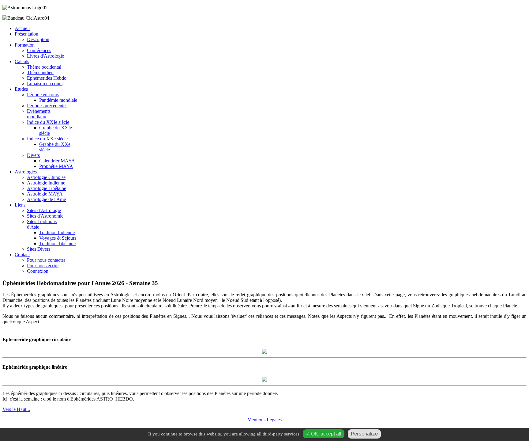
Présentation (26, 33)
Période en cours (43, 94)
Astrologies (26, 171)
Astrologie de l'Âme (46, 199)
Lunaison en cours (44, 83)
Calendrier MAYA (57, 160)
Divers (33, 155)
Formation (25, 45)
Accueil (22, 28)
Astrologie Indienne (46, 182)
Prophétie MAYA (56, 166)
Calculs (22, 61)
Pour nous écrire (42, 265)
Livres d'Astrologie (45, 56)
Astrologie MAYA (45, 193)
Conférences (39, 50)
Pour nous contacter (46, 260)
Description (38, 39)
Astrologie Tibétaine (46, 188)
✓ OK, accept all (323, 433)
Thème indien (40, 72)
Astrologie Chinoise (46, 177)
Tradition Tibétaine (57, 243)
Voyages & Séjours (57, 238)
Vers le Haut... (16, 409)
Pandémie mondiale (58, 100)
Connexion (37, 271)
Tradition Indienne (57, 232)
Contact (22, 254)
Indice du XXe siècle (47, 138)
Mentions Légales (264, 419)
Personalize (364, 434)
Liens (20, 204)
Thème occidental (44, 67)
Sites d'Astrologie (44, 210)
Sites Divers (38, 249)
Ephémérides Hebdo (46, 78)
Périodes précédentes (47, 105)
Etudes (21, 89)
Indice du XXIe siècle (48, 122)
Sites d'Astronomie (45, 216)
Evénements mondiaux (39, 113)
